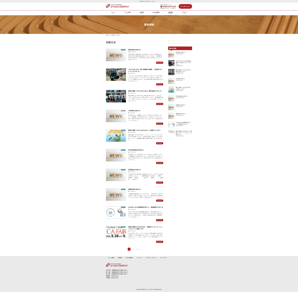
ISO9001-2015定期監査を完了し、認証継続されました (145, 207)
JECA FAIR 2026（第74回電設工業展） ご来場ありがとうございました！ (145, 70)
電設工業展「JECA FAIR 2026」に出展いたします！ (144, 130)
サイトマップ (163, 257)
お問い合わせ (186, 6)
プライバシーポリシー (151, 257)
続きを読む (159, 62)
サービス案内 (111, 257)
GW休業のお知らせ (134, 111)
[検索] (190, 42)
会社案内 (120, 257)
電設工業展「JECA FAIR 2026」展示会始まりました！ (145, 91)
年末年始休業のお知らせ (136, 150)
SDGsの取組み (129, 257)
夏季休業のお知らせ (134, 50)
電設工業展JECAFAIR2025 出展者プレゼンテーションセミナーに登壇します (145, 228)
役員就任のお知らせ (134, 170)
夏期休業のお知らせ (134, 189)
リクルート (139, 257)
